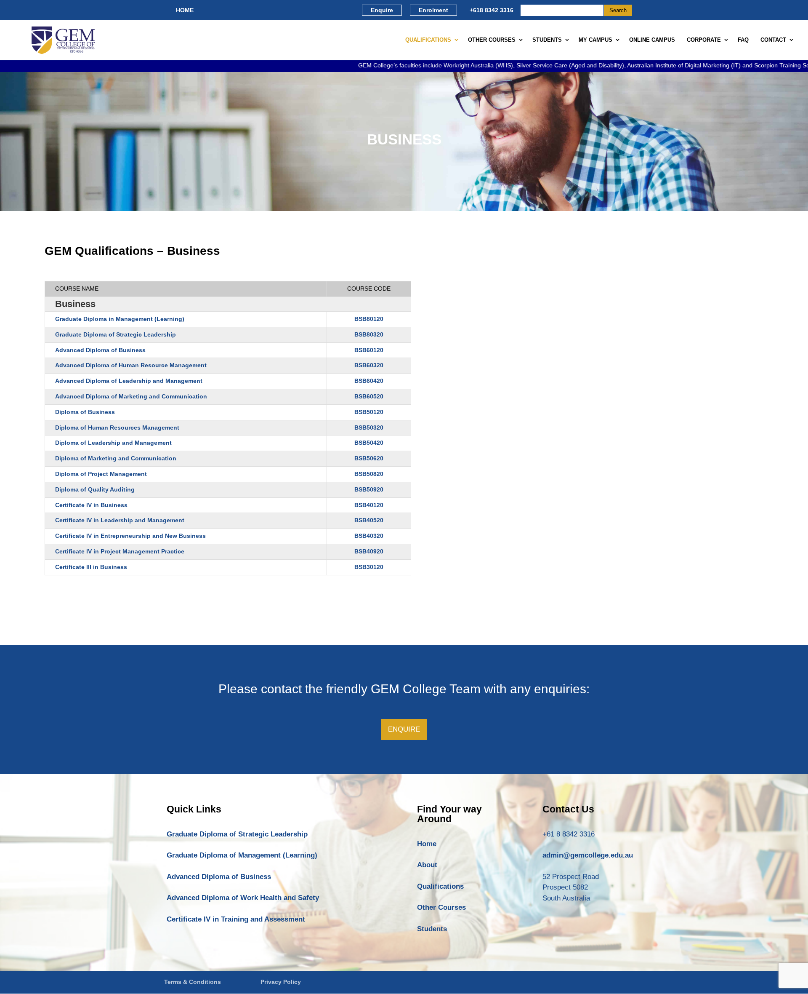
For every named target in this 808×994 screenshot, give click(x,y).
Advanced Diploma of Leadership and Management (128, 380)
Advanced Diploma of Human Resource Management (131, 365)
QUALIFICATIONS (428, 40)
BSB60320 (368, 365)
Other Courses (441, 907)
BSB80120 (368, 318)
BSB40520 (368, 520)
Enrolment (433, 10)
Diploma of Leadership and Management (113, 442)
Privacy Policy (280, 981)
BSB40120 (368, 505)
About (427, 865)
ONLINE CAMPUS (652, 40)
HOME (185, 10)
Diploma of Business (85, 412)
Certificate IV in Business (91, 505)
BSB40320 (368, 535)
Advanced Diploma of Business (100, 350)
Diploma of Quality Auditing (95, 489)
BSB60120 (368, 350)
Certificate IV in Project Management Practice (119, 551)
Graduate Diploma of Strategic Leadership (115, 334)
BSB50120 (368, 412)
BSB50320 (368, 427)
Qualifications (440, 886)
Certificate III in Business (91, 567)
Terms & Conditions (192, 981)
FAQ (743, 40)
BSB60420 (368, 380)
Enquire (382, 10)
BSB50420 (368, 442)
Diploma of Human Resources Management (117, 427)
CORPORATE (704, 40)
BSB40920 (368, 551)
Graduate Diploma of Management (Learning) (242, 855)
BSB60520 (368, 396)
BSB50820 (368, 473)
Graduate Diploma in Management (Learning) (119, 318)
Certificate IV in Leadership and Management (119, 520)
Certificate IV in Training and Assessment (236, 919)
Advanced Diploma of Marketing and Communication (131, 396)
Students (432, 929)
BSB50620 (368, 458)
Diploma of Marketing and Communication (115, 458)
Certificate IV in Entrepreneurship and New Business (130, 535)
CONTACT (773, 40)
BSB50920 (368, 489)
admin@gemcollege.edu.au (587, 855)
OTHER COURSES (492, 40)
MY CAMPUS (595, 40)
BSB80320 (368, 334)
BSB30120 (368, 567)
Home (426, 844)
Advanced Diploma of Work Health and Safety (243, 898)
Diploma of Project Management (101, 473)
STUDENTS (547, 40)
